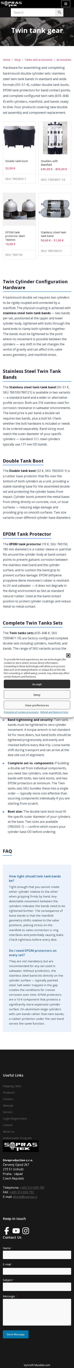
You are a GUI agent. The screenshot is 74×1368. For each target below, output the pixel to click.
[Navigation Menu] (65, 4)
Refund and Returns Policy (54, 712)
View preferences (37, 705)
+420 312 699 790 (32, 1187)
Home (6, 60)
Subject (9, 1280)
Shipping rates (12, 1086)
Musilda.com (42, 1365)
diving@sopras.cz (25, 1197)
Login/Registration (15, 1118)
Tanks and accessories (39, 60)
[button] (68, 655)
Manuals (8, 1105)
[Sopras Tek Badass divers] (11, 3)
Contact (8, 1125)
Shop (17, 60)
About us (8, 1131)
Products (9, 1092)
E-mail (8, 1264)
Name (8, 1248)
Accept (37, 684)
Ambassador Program (17, 1138)
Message (10, 1296)
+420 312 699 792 (21, 1192)
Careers (8, 1099)
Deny (37, 694)
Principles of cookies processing (21, 712)
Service (7, 1112)
